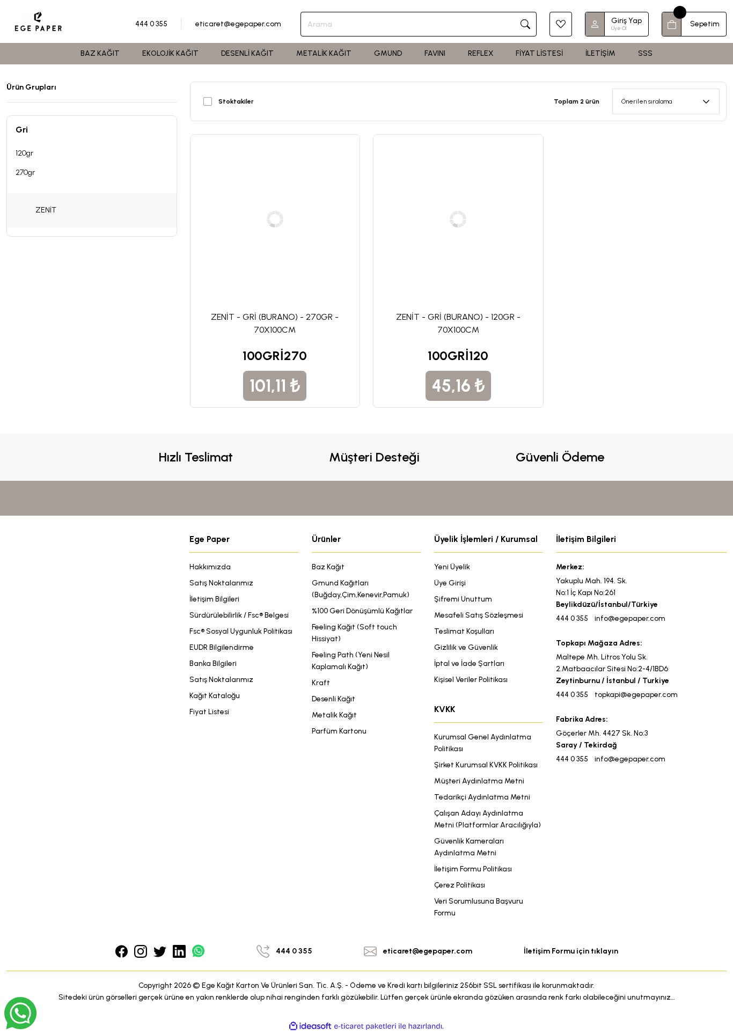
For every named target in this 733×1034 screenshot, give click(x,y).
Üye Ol (618, 28)
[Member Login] (595, 24)
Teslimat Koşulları (464, 631)
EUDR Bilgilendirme (221, 647)
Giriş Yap (626, 20)
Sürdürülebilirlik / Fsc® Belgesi (239, 615)
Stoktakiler (236, 101)
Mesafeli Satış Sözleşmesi (478, 615)
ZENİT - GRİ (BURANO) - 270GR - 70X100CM (275, 323)
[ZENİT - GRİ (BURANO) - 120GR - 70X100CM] (458, 219)
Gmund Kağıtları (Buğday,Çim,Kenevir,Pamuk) (360, 588)
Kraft (321, 682)
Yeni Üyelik (452, 566)
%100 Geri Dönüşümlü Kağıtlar (362, 610)
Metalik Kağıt (334, 715)
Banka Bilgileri (213, 663)
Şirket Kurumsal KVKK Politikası (486, 764)
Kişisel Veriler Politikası (471, 679)
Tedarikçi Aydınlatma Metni (482, 797)
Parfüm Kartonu (339, 731)
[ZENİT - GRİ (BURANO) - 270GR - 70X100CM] (275, 219)
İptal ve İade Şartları (469, 663)
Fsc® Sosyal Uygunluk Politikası (240, 631)
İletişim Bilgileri (214, 599)
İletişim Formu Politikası (473, 869)
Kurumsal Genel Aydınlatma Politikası (482, 742)
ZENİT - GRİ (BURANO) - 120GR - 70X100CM (458, 323)
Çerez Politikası (459, 885)
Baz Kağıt (328, 566)
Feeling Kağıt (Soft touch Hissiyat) (354, 632)
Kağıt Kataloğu (214, 695)
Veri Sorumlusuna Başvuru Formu (478, 907)
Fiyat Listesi (209, 711)
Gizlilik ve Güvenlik (466, 647)
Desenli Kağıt (333, 698)
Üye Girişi (450, 583)
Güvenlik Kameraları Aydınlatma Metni (469, 847)
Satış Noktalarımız (221, 583)
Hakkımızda (210, 566)
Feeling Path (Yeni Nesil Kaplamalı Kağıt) (351, 660)
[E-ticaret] (365, 1026)
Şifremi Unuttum (463, 599)
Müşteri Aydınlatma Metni (479, 781)
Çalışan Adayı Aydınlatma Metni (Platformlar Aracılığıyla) (487, 819)
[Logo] (61, 21)
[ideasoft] (310, 1026)
